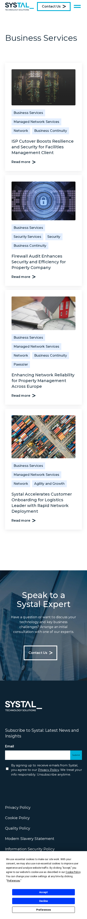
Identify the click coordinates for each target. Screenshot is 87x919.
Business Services (28, 113)
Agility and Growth (49, 484)
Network (21, 131)
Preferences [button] (13, 880)
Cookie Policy (17, 818)
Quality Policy (17, 828)
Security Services (27, 237)
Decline (43, 901)
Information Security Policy (30, 849)
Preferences (43, 909)
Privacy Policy (18, 807)
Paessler (21, 364)
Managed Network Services (36, 122)
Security (53, 237)
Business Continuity (50, 131)
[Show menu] (77, 6)
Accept (43, 892)
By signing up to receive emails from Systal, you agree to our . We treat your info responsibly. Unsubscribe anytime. (46, 769)
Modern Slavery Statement (29, 838)
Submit (76, 755)
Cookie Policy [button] (73, 872)
